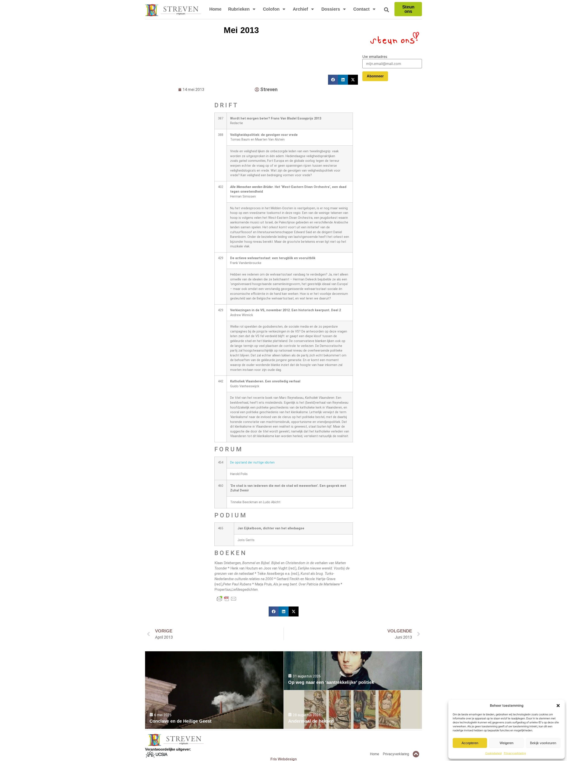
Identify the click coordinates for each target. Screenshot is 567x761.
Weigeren (506, 743)
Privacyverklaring (515, 753)
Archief (300, 9)
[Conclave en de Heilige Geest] (214, 690)
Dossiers (330, 9)
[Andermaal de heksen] (353, 709)
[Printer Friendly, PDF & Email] (226, 598)
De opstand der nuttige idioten (252, 462)
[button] (558, 705)
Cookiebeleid (493, 753)
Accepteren (470, 743)
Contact (361, 9)
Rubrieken (239, 9)
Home (215, 9)
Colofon (271, 9)
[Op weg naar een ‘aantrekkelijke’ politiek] (353, 670)
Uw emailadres (374, 56)
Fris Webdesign (283, 759)
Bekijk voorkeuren (543, 743)
